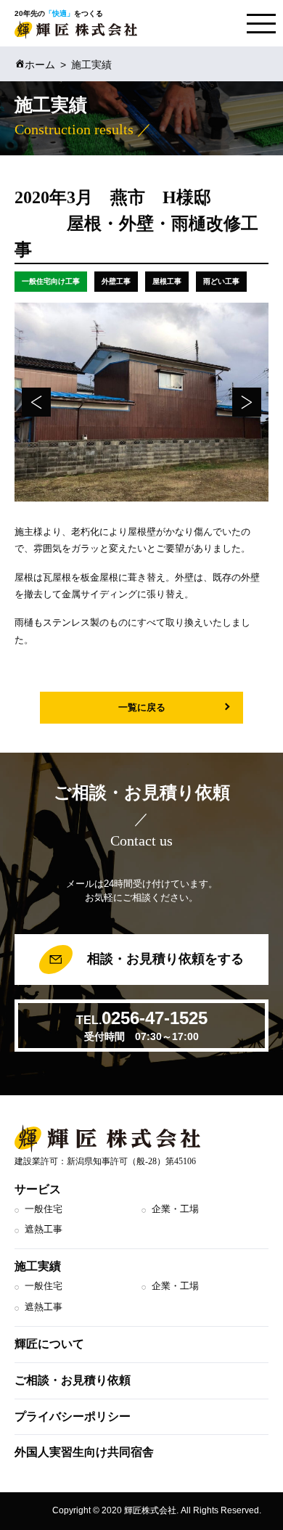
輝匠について (49, 1344)
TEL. (142, 1025)
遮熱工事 (43, 1229)
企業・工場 (175, 1208)
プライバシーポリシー (73, 1416)
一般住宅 (43, 1208)
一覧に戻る (141, 707)
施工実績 (38, 1266)
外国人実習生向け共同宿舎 (84, 1452)
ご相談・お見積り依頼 (73, 1380)
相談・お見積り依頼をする (163, 959)
